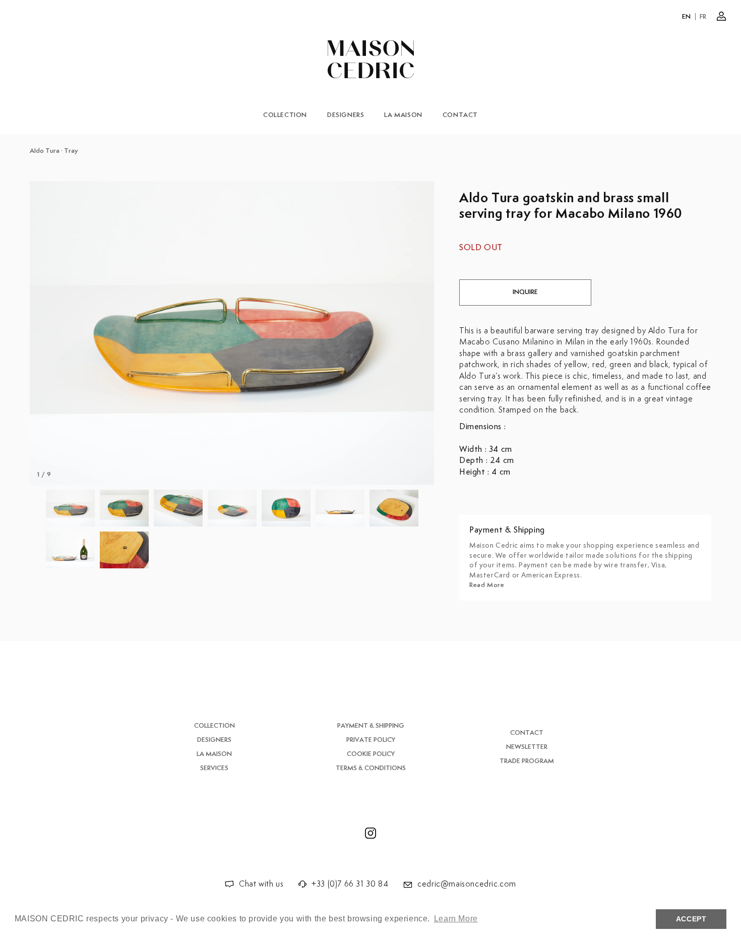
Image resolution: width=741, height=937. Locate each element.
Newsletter (526, 747)
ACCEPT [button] (691, 919)
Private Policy (370, 740)
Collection (285, 115)
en (686, 17)
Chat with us (261, 884)
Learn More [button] (456, 918)
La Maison (403, 115)
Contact (460, 115)
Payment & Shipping (370, 726)
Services (214, 768)
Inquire (525, 292)
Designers (345, 115)
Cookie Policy (371, 754)
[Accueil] (371, 59)
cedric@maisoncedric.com (466, 884)
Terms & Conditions (371, 768)
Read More (486, 585)
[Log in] (721, 16)
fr (703, 17)
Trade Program (527, 761)
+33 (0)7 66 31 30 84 (350, 884)
